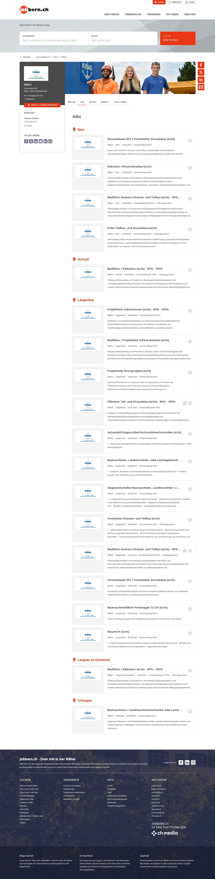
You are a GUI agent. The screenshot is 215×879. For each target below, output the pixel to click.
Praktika (23, 806)
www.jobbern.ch (43, 57)
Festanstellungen (27, 795)
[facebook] (26, 141)
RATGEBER (172, 14)
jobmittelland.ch (159, 789)
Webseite (30, 99)
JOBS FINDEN (111, 14)
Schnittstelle (69, 795)
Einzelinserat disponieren (74, 792)
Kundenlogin (68, 789)
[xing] (31, 141)
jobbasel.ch (156, 785)
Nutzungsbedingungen (117, 799)
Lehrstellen (24, 809)
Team (110, 785)
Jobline (23, 822)
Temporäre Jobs (27, 799)
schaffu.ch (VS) (158, 806)
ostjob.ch (156, 795)
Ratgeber (112, 789)
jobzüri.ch (156, 802)
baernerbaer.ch (158, 812)
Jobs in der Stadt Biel (29, 792)
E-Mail (29, 126)
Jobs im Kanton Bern (28, 785)
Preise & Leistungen (72, 785)
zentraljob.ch (157, 792)
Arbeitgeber (25, 819)
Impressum (112, 802)
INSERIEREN (153, 14)
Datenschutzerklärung (117, 795)
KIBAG (64, 57)
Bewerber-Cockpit (71, 799)
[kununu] (45, 141)
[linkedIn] (36, 141)
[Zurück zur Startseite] (165, 835)
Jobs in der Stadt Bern (29, 789)
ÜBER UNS (190, 14)
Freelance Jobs (26, 802)
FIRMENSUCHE (133, 14)
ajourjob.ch (156, 809)
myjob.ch (155, 799)
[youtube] (41, 141)
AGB (109, 792)
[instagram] (50, 141)
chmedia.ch (156, 816)
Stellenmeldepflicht (116, 806)
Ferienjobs (24, 812)
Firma (55, 57)
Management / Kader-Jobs (31, 816)
